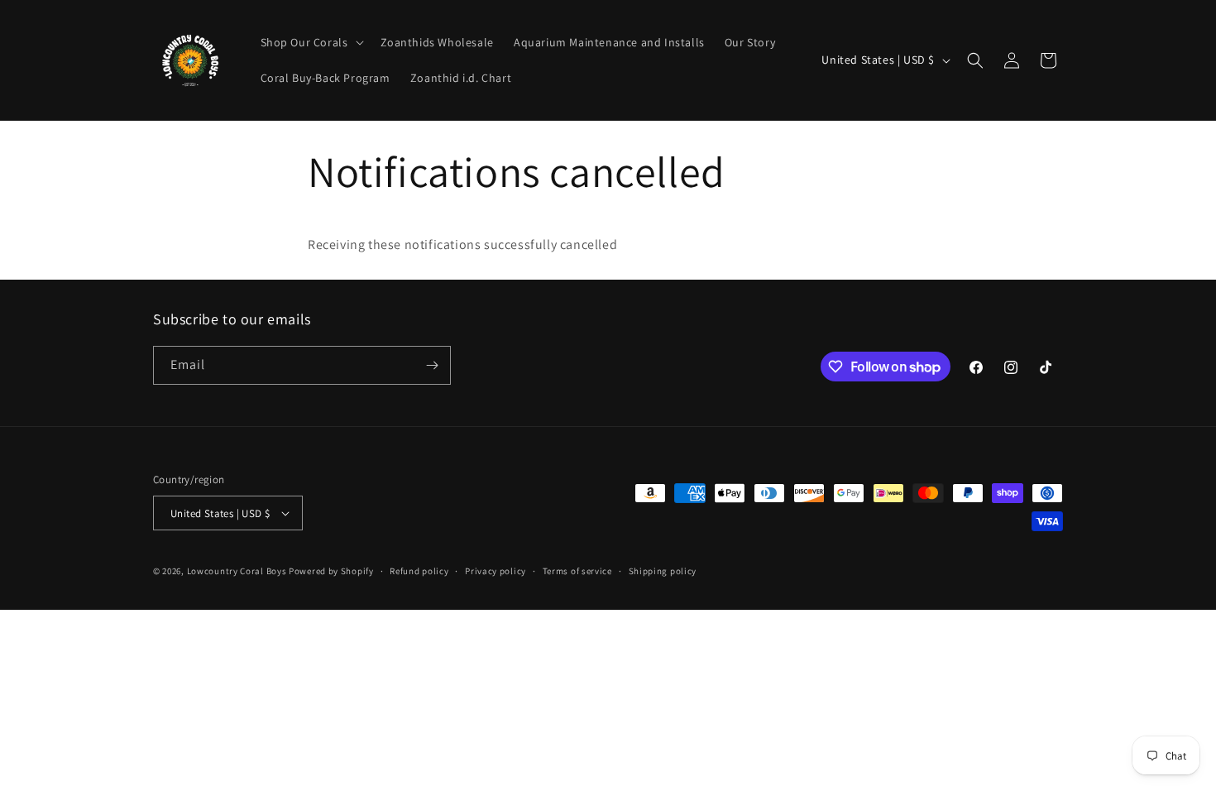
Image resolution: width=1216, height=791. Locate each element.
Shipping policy (663, 571)
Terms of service (577, 571)
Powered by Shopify (331, 571)
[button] (311, 42)
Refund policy (419, 571)
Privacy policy (495, 571)
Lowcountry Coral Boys (237, 571)
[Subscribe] (432, 365)
